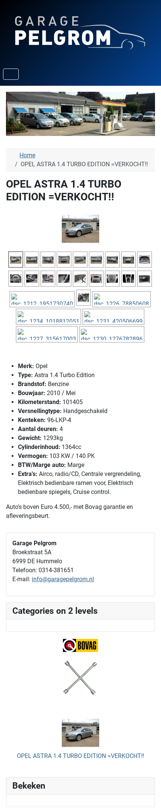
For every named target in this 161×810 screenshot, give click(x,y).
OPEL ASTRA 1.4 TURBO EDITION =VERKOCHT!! (80, 755)
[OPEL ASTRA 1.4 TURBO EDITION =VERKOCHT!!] (80, 228)
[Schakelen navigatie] (11, 74)
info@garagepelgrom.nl (63, 579)
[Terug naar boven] (148, 796)
